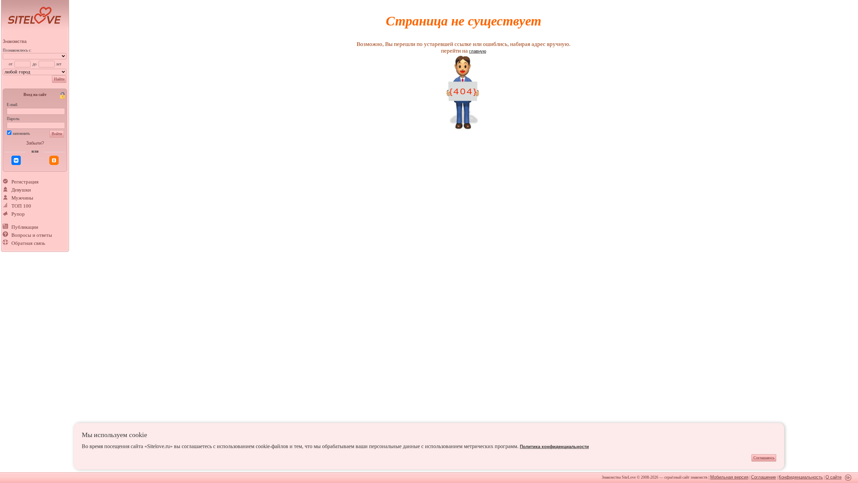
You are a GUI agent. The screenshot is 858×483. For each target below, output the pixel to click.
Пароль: (13, 118)
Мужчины (22, 198)
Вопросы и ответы (31, 235)
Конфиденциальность (801, 477)
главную (477, 51)
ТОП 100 (21, 206)
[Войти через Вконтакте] (16, 160)
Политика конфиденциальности (554, 446)
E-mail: (12, 104)
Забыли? (35, 143)
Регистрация (25, 181)
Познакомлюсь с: (17, 50)
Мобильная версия (729, 477)
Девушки (21, 190)
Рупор (18, 214)
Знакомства (14, 41)
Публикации (24, 227)
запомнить (21, 133)
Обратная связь (28, 243)
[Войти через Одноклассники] (54, 160)
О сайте (833, 477)
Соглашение (763, 477)
